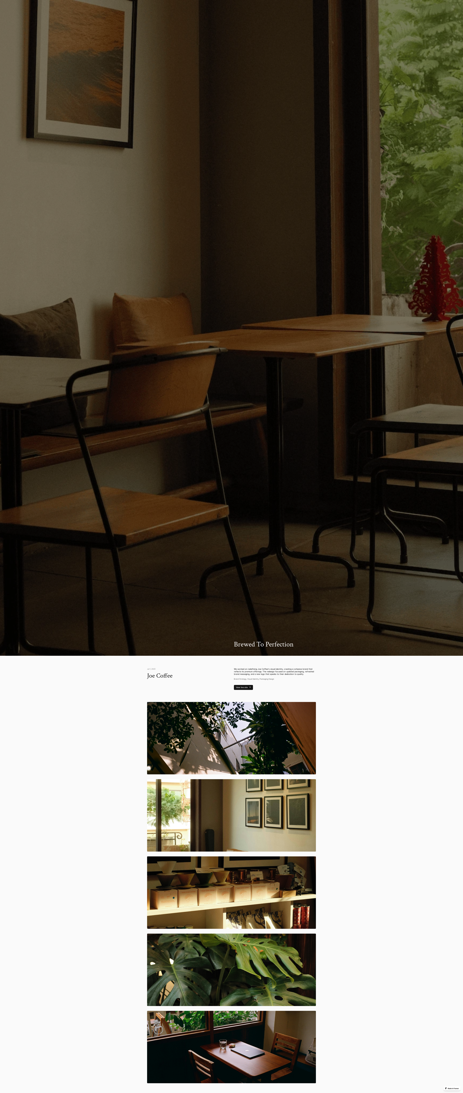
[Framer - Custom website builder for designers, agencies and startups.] (452, 1088)
